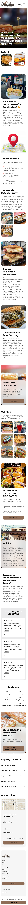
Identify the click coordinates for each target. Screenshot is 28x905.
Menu (19, 4)
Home (4, 860)
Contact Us (5, 876)
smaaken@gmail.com (8, 833)
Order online (13, 842)
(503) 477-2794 (7, 829)
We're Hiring (5, 871)
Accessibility (5, 892)
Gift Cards (5, 873)
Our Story (5, 867)
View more (6, 630)
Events (4, 869)
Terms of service (6, 889)
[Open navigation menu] (23, 4)
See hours (21, 838)
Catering (4, 865)
